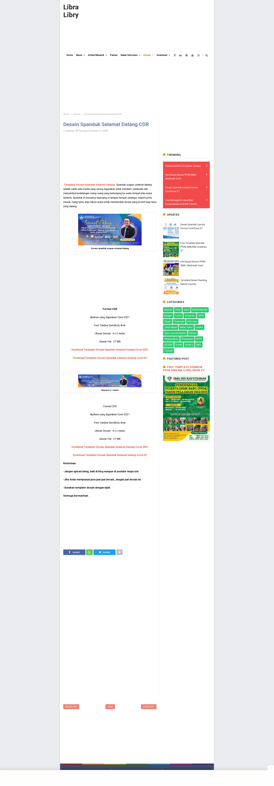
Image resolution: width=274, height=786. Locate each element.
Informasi (192, 321)
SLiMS (179, 345)
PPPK (199, 339)
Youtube (168, 350)
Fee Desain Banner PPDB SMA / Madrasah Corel (181, 177)
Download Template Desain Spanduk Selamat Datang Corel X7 (110, 357)
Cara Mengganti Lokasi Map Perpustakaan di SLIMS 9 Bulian (181, 202)
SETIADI (168, 345)
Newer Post (71, 707)
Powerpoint (187, 339)
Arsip (178, 309)
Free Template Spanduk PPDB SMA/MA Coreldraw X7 (193, 247)
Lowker (199, 327)
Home (110, 707)
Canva (178, 315)
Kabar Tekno (186, 327)
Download (179, 321)
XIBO (198, 345)
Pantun (192, 333)
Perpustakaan (171, 339)
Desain (167, 321)
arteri (186, 309)
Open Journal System (175, 333)
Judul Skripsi (170, 327)
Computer (190, 315)
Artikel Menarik (199, 309)
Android (168, 309)
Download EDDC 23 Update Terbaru (183, 166)
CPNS (201, 315)
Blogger (168, 315)
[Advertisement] (153, 25)
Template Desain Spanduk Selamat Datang (89, 184)
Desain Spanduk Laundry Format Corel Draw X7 (181, 189)
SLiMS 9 (189, 345)
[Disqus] (110, 658)
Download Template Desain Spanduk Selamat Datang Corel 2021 (110, 349)
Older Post (149, 707)
